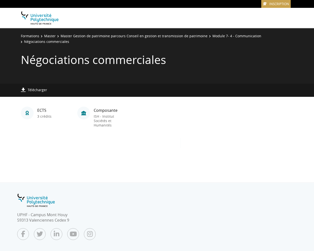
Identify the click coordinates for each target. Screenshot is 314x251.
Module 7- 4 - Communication (236, 36)
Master (50, 36)
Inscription (279, 4)
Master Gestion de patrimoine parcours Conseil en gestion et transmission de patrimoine (134, 36)
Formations (30, 36)
